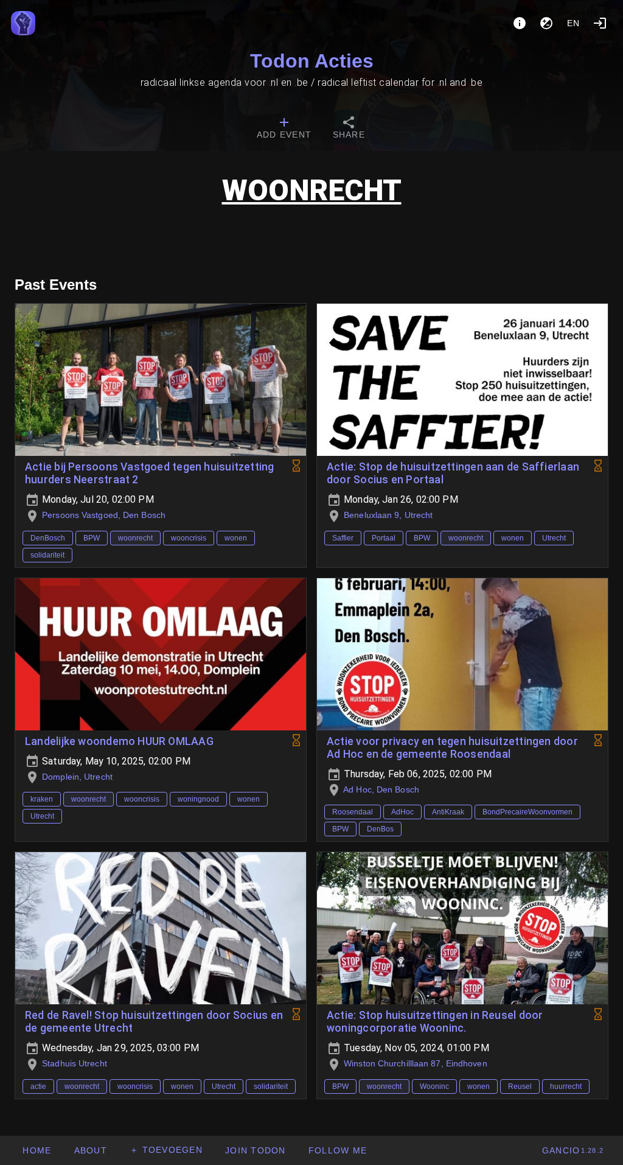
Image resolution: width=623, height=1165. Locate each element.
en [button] (573, 23)
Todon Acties (312, 61)
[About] (519, 23)
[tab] (284, 129)
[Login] (599, 23)
